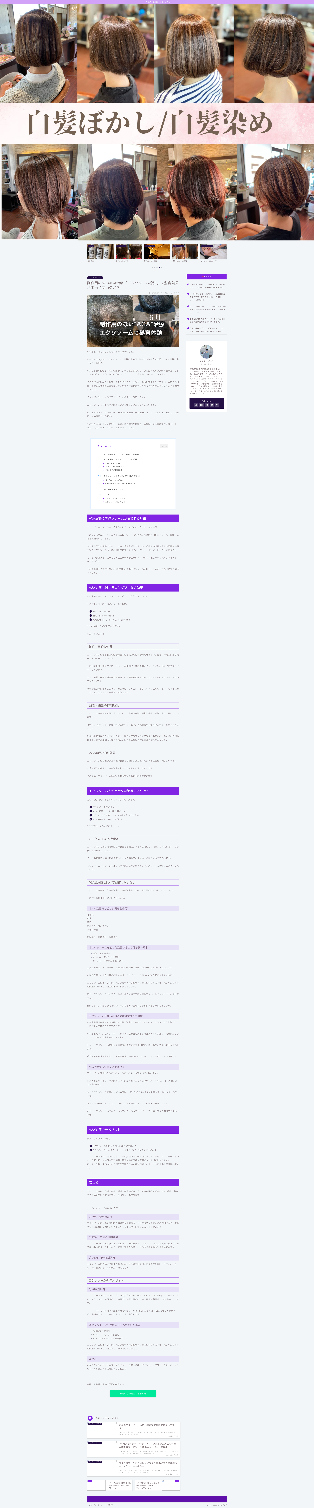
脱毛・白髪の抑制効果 (114, 466)
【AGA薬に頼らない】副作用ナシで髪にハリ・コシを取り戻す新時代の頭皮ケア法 (207, 286)
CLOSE (164, 446)
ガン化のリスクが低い (114, 480)
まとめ (107, 494)
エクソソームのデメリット (116, 502)
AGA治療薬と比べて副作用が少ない (120, 483)
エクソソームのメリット (115, 498)
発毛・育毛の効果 (112, 463)
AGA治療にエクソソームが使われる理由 (121, 454)
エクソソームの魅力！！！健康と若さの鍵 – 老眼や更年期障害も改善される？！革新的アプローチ (208, 309)
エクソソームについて (95, 278)
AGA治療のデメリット (113, 489)
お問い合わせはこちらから (133, 1393)
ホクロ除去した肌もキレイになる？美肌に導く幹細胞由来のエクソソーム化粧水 (207, 320)
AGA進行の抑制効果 (114, 470)
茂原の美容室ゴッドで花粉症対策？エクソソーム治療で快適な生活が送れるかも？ (207, 330)
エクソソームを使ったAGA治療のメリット (122, 476)
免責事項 (110, 1505)
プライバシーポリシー (96, 1505)
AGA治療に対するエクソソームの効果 (120, 459)
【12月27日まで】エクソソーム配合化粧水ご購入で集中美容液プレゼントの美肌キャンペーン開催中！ (208, 297)
